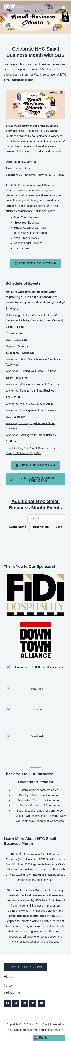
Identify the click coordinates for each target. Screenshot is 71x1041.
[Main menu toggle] (63, 7)
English (43, 1037)
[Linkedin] (32, 1003)
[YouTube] (41, 1003)
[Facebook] (7, 1003)
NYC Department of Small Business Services (35, 1029)
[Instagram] (24, 1003)
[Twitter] (15, 1003)
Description (41, 526)
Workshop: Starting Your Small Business (31, 390)
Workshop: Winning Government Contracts (32, 384)
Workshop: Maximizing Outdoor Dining (29, 403)
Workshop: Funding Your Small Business (31, 371)
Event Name (17, 526)
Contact (8, 985)
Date (58, 526)
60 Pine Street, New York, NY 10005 (41, 174)
